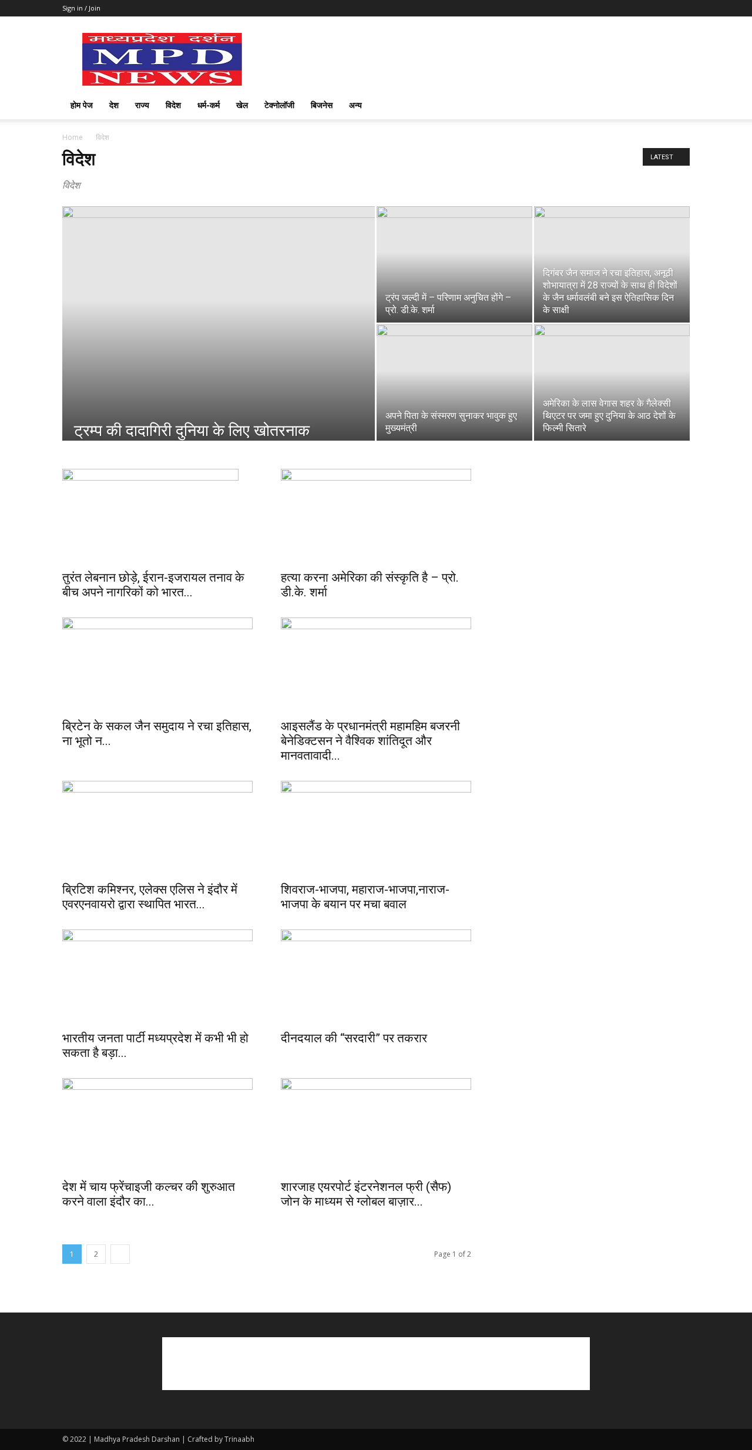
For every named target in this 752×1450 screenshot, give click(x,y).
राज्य (142, 104)
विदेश (173, 104)
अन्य (355, 104)
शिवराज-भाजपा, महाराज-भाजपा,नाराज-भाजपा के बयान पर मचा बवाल (365, 896)
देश (114, 104)
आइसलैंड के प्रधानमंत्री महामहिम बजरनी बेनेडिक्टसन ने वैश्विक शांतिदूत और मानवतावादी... (370, 741)
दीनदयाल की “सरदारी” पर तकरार (354, 1038)
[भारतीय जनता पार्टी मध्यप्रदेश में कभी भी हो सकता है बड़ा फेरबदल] (157, 976)
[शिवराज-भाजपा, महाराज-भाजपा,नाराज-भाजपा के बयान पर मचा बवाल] (376, 828)
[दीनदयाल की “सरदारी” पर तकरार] (376, 976)
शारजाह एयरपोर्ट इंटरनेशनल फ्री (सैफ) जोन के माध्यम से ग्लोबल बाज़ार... (366, 1194)
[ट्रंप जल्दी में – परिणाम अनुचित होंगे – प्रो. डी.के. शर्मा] (454, 264)
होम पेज (81, 104)
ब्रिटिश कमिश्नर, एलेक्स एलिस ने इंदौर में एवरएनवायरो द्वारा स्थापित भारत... (149, 896)
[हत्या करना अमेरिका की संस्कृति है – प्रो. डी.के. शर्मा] (376, 516)
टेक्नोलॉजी (279, 104)
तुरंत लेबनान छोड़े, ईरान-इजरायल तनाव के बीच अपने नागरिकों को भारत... (153, 584)
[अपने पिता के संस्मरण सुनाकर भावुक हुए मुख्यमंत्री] (454, 382)
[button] (676, 106)
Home (72, 137)
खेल (242, 104)
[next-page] (120, 1254)
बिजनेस (322, 104)
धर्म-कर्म (208, 104)
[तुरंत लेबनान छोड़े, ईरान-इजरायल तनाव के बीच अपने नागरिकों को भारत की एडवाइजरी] (157, 516)
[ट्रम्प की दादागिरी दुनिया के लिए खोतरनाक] (218, 342)
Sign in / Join (81, 8)
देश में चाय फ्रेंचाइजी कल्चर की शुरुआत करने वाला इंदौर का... (148, 1194)
